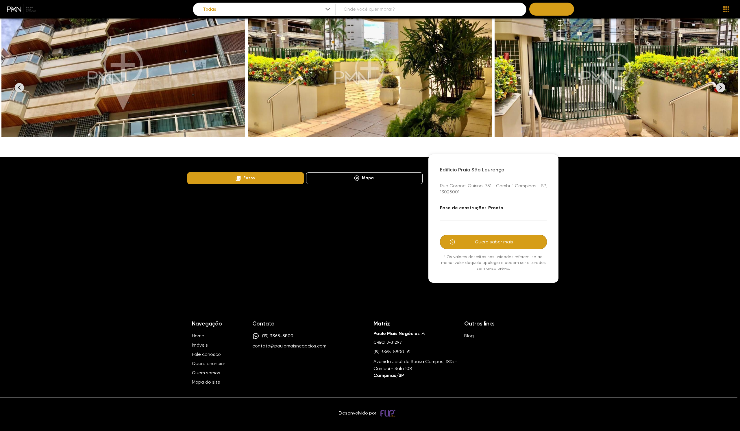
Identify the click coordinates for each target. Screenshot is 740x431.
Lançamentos (220, 163)
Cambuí (249, 163)
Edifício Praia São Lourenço (289, 163)
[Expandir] (328, 9)
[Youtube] (272, 364)
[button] (245, 178)
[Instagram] (255, 364)
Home (192, 163)
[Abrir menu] (726, 9)
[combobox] (267, 9)
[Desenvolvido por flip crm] (388, 413)
